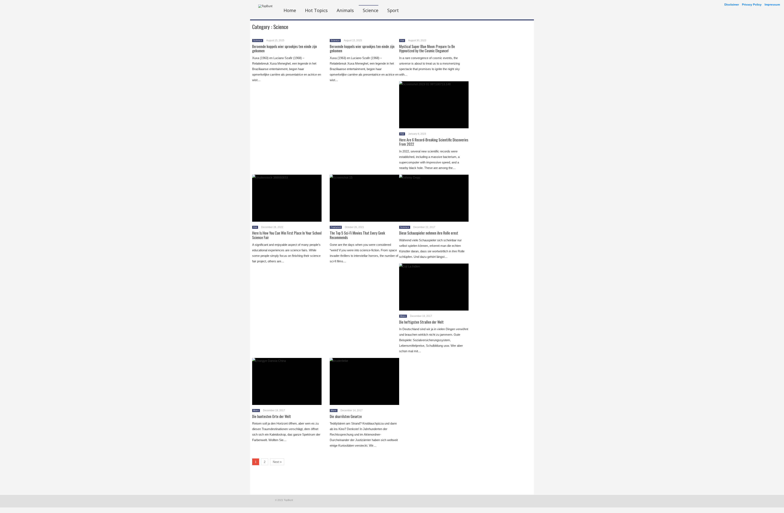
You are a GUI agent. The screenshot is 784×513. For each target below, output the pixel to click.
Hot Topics (316, 10)
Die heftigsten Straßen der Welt (421, 322)
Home (290, 10)
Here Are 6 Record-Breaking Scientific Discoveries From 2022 (433, 142)
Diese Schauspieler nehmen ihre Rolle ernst (428, 233)
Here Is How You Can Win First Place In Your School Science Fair (287, 235)
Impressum (772, 4)
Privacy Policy (752, 4)
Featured (336, 227)
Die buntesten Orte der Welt (271, 416)
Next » (277, 462)
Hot (402, 40)
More (403, 316)
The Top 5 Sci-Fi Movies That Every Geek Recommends (357, 235)
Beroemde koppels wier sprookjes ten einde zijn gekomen (284, 49)
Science (370, 10)
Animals (345, 10)
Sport (393, 10)
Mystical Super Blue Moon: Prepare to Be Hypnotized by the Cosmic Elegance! (427, 49)
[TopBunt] (265, 6)
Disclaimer (731, 4)
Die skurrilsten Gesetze (346, 416)
